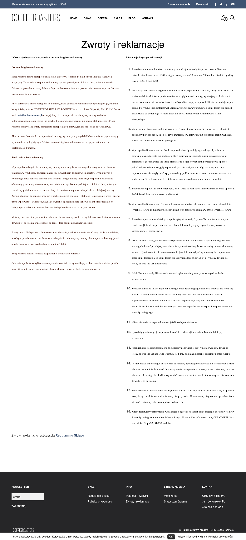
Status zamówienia (179, 4)
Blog (131, 18)
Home (73, 18)
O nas (87, 18)
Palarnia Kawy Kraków (195, 530)
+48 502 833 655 (212, 507)
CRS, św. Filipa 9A (213, 496)
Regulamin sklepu (99, 496)
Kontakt (147, 18)
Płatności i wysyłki (137, 496)
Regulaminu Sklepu (70, 435)
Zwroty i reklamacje (138, 501)
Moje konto (202, 4)
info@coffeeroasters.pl (29, 115)
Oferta (103, 18)
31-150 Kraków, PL (213, 501)
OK (171, 536)
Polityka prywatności (220, 536)
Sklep (118, 18)
